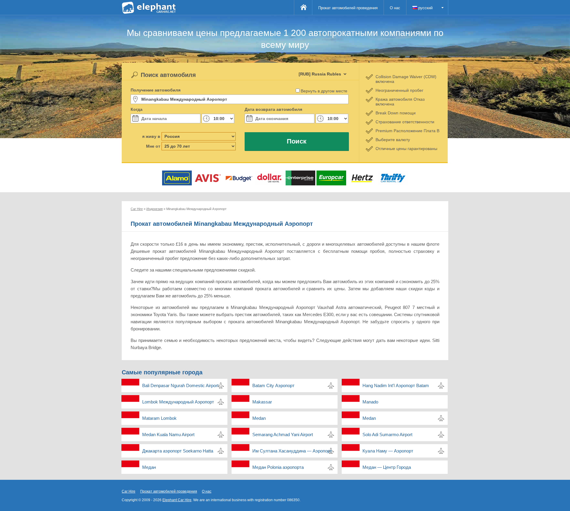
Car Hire (128, 491)
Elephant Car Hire (176, 500)
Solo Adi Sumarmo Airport (387, 434)
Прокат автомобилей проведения (348, 8)
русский (425, 8)
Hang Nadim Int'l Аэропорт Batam (395, 385)
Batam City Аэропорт (273, 385)
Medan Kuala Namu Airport (168, 434)
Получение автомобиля (155, 90)
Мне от (153, 146)
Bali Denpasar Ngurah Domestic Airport (180, 385)
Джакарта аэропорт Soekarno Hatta (177, 450)
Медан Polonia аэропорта (278, 467)
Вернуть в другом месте (324, 91)
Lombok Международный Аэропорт (178, 401)
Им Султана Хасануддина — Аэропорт (292, 450)
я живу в (151, 136)
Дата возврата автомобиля (273, 109)
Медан (149, 467)
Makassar (262, 401)
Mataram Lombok (159, 418)
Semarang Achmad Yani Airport (282, 434)
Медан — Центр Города (386, 467)
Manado (370, 401)
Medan (259, 418)
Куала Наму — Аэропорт (387, 450)
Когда (136, 109)
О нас (395, 8)
